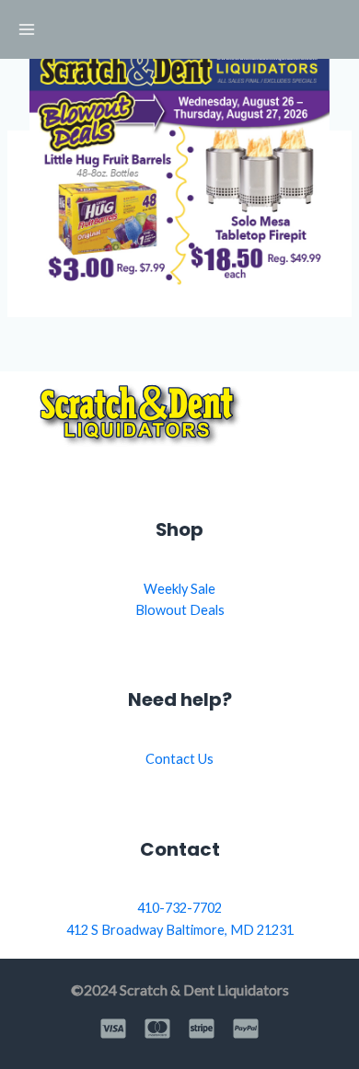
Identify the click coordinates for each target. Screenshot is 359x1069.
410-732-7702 (179, 907)
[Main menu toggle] (26, 29)
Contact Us (179, 759)
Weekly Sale (179, 589)
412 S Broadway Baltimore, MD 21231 (180, 930)
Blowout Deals (180, 610)
